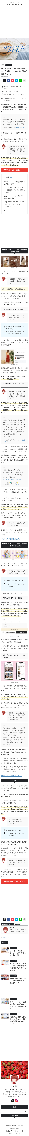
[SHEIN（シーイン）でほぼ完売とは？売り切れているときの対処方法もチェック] (16, 80)
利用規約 (14, 1125)
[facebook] (8, 80)
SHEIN (16, 267)
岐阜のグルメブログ (14, 1128)
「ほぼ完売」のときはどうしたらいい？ (15, 191)
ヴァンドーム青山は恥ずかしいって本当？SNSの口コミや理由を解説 (18, 953)
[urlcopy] (24, 80)
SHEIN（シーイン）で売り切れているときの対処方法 (14, 197)
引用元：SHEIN (6, 744)
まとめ (6, 210)
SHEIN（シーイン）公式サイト (13, 170)
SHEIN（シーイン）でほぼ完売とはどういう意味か (14, 183)
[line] (20, 80)
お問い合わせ (20, 1125)
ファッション (6, 937)
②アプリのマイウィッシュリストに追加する (14, 205)
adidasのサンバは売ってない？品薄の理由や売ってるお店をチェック (18, 981)
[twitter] (4, 80)
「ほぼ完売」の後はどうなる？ (15, 187)
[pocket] (12, 80)
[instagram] (16, 1100)
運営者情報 (8, 1125)
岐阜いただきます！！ (14, 4)
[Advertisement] (14, 23)
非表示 (12, 177)
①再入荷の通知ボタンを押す (14, 201)
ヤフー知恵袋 (16, 636)
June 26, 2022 (20, 127)
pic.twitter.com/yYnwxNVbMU (13, 479)
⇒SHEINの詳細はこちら (11, 539)
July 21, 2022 (15, 484)
